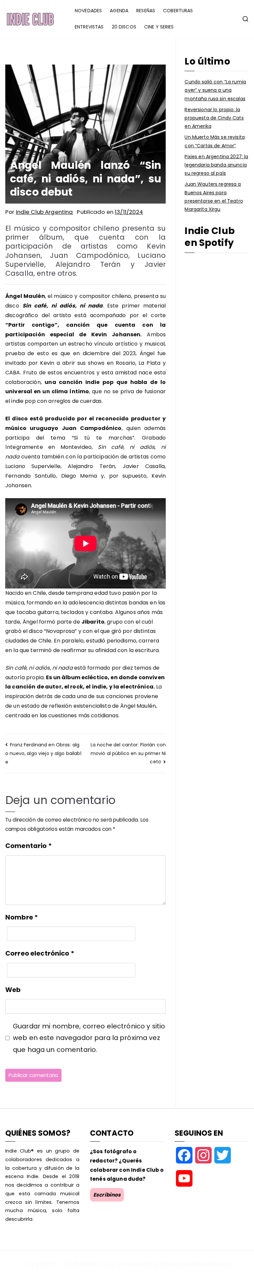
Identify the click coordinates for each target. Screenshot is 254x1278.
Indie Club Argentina (44, 212)
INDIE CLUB (98, 1264)
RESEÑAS (145, 10)
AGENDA (119, 10)
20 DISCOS (124, 27)
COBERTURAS (178, 10)
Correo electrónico (39, 953)
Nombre (21, 917)
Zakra (169, 1264)
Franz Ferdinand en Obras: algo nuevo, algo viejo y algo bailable (43, 753)
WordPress (213, 1264)
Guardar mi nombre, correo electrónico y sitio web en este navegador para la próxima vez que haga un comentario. (89, 1037)
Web (13, 989)
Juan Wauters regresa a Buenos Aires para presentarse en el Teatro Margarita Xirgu (214, 197)
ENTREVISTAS (89, 27)
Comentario (28, 845)
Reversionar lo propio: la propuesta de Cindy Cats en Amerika (214, 117)
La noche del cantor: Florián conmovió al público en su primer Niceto (128, 753)
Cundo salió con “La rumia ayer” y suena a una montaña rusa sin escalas (215, 90)
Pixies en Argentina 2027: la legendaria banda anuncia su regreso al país (216, 164)
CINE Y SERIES (159, 27)
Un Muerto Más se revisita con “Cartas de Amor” (215, 141)
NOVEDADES (88, 10)
